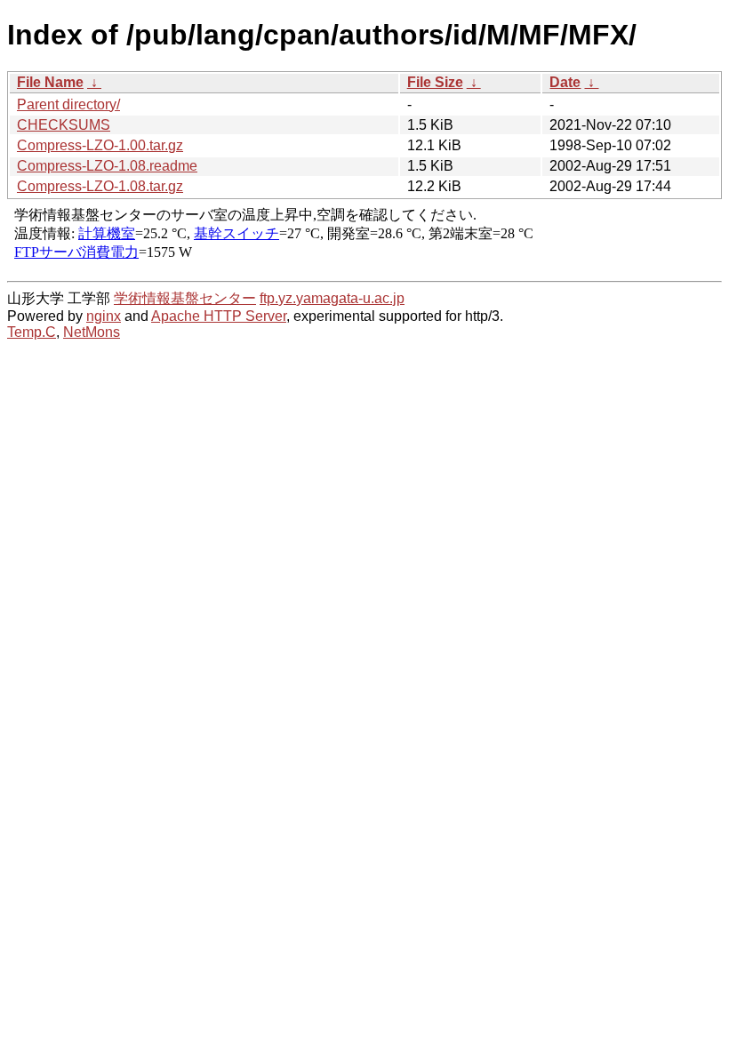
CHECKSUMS (63, 124)
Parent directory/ (68, 104)
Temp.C (31, 332)
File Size (435, 82)
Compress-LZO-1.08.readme (107, 165)
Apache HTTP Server (218, 316)
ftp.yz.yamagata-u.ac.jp (332, 298)
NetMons (91, 332)
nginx (103, 316)
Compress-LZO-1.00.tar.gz (100, 145)
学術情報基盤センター (185, 298)
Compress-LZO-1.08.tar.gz (100, 186)
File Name (50, 82)
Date (565, 82)
